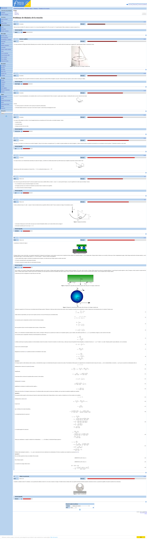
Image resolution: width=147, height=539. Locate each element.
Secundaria (3, 69)
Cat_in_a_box (17, 131)
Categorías (3, 12)
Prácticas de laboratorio (5, 89)
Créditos (145, 513)
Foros (2, 21)
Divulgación (3, 65)
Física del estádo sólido (5, 55)
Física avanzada (4, 57)
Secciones (130, 4)
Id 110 (145, 237)
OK (141, 537)
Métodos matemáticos (5, 45)
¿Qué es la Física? (4, 19)
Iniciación (3, 67)
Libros (2, 27)
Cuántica (2, 43)
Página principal (4, 7)
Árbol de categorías (4, 14)
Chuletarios (3, 82)
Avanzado (3, 75)
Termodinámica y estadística (6, 39)
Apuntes (2, 80)
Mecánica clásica (4, 35)
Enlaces (2, 106)
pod (15, 148)
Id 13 (145, 199)
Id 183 (145, 155)
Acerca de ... (3, 108)
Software (2, 91)
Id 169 (145, 73)
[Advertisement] (133, 1)
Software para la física (5, 104)
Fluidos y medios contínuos (6, 49)
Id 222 (145, 138)
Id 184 (145, 90)
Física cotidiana (4, 59)
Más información (54, 537)
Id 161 (145, 21)
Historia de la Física (4, 61)
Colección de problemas (142, 4)
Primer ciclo (3, 71)
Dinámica (36, 8)
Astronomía (3, 47)
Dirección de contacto (143, 512)
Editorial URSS (4, 96)
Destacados (135, 4)
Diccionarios (3, 29)
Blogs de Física (4, 23)
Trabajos (2, 86)
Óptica (2, 51)
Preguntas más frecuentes (5, 100)
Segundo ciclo (3, 73)
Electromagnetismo (4, 37)
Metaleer (16, 498)
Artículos (2, 84)
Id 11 (145, 176)
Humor (2, 102)
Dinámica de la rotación (44, 8)
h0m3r (16, 32)
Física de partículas (4, 53)
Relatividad (3, 41)
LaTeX (2, 98)
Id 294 (145, 476)
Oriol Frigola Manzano (17, 84)
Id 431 (145, 39)
